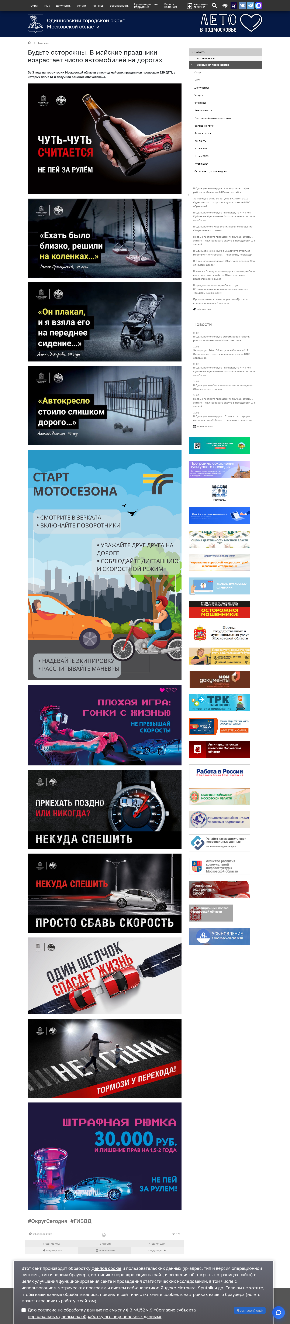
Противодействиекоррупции (146, 5)
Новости (43, 43)
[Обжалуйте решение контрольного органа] (219, 515)
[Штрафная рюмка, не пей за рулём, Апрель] (105, 1156)
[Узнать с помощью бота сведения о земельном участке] (219, 445)
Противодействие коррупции (212, 118)
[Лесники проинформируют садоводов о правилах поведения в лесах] (157, 1250)
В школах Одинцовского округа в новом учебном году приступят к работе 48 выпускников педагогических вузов (224, 275)
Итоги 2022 (201, 148)
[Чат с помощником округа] (278, 1312)
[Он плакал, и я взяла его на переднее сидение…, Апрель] (105, 321)
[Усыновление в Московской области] (219, 936)
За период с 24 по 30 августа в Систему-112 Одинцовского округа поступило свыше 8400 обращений (221, 202)
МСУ (47, 5)
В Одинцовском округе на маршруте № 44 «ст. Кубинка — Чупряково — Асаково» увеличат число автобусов (224, 216)
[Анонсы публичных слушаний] (219, 585)
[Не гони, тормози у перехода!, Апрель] (105, 1058)
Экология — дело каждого (210, 171)
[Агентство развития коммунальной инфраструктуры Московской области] (219, 866)
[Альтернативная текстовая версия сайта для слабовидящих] (225, 5)
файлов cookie (106, 1268)
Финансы (98, 5)
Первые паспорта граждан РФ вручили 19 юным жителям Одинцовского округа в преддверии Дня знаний (224, 240)
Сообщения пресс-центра (213, 64)
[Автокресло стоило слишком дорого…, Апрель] (105, 405)
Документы (63, 5)
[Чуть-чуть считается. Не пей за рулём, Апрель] (105, 138)
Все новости (205, 426)
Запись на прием (170, 5)
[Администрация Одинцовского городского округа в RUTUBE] (234, 5)
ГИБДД (83, 1221)
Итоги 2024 (201, 163)
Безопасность (119, 5)
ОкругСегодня (49, 1221)
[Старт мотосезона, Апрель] (105, 565)
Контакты (200, 140)
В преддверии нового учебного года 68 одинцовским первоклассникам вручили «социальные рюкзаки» (220, 289)
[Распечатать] (104, 1235)
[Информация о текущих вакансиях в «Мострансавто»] (219, 656)
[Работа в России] (219, 772)
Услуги (81, 5)
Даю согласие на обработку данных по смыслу (112, 1313)
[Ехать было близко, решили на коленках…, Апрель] (105, 238)
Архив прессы (206, 58)
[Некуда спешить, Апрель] (105, 809)
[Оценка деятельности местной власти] (219, 539)
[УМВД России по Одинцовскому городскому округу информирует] (219, 609)
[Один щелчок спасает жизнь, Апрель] (105, 975)
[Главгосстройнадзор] (219, 796)
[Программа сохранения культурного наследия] (219, 469)
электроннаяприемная (201, 5)
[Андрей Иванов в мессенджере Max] (258, 5)
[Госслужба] (219, 492)
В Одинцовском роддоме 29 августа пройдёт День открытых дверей (224, 262)
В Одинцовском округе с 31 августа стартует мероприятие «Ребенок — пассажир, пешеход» (222, 252)
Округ (35, 5)
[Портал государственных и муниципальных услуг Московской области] (219, 632)
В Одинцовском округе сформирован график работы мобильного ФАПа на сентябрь (221, 190)
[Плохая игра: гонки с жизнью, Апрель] (105, 725)
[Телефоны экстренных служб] (219, 889)
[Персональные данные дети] (219, 842)
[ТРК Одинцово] (219, 702)
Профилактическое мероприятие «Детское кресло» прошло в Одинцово (220, 301)
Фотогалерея (202, 133)
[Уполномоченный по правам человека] (219, 819)
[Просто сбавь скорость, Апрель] (105, 893)
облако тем (204, 309)
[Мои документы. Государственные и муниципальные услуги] (219, 679)
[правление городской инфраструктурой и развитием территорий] (219, 562)
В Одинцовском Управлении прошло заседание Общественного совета (222, 228)
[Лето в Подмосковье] (215, 23)
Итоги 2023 (201, 156)
